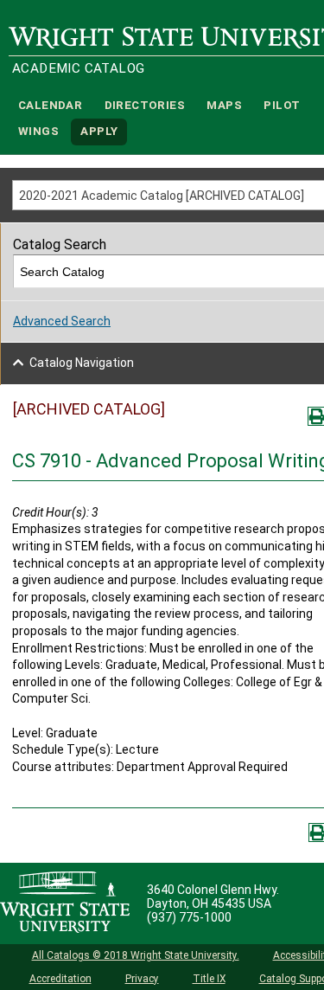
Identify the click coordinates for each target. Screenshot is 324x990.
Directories (145, 105)
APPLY (99, 131)
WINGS (38, 131)
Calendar (50, 105)
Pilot (282, 105)
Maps (224, 105)
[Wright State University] (65, 903)
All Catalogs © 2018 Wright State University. (135, 955)
